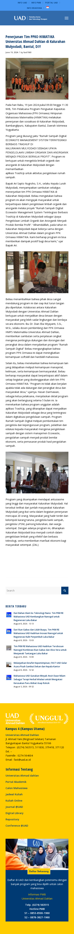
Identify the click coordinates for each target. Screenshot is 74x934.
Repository (12, 819)
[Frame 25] (31, 18)
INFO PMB (36, 2)
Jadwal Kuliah (14, 794)
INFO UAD (22, 2)
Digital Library (15, 813)
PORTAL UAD (51, 2)
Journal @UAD (14, 807)
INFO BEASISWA (34, 8)
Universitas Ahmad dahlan (22, 775)
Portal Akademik (16, 781)
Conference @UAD (17, 825)
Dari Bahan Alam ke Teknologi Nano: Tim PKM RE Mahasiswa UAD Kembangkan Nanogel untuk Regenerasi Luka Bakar (38, 617)
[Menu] (66, 18)
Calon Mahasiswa (16, 788)
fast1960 (27, 52)
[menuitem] (22, 3)
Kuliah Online (14, 800)
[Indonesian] (47, 8)
